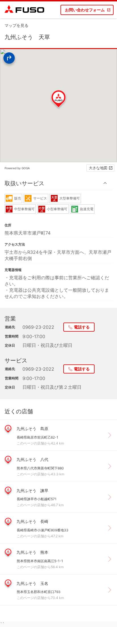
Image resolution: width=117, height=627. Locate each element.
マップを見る (16, 25)
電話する (82, 327)
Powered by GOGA (17, 168)
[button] (58, 183)
